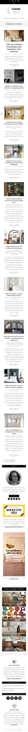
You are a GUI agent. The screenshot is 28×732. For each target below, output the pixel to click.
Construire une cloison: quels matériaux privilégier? (14, 123)
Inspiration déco (13, 253)
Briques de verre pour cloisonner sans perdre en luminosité (14, 162)
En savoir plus (14, 496)
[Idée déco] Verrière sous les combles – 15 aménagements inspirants (14, 338)
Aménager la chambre (17, 389)
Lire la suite (14, 64)
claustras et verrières (18, 53)
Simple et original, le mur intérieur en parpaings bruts (14, 87)
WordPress (19, 729)
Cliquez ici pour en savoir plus (14, 678)
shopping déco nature (19, 685)
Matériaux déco (13, 207)
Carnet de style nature (7, 685)
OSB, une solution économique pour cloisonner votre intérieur (14, 48)
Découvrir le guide (14, 579)
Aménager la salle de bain (17, 297)
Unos (12, 729)
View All (24, 652)
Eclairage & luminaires (10, 437)
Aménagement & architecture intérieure (14, 126)
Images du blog (14, 709)
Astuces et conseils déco (17, 344)
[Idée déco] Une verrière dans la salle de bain (14, 294)
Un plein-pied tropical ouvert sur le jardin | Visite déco (14, 200)
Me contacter (14, 725)
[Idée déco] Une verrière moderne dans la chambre (14, 386)
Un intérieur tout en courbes (16, 253)
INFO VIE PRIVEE (14, 665)
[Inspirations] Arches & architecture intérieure (14, 247)
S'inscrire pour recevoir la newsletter (14, 527)
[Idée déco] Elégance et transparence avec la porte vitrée (14, 431)
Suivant (12, 460)
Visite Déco (20, 207)
